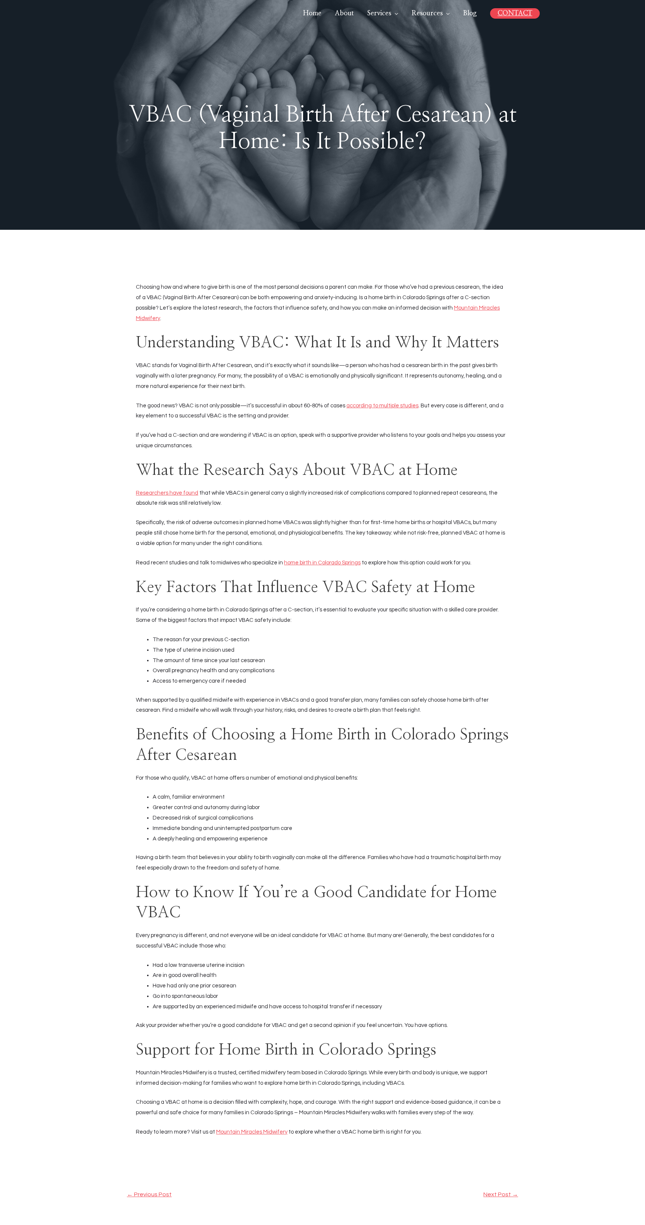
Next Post (500, 1194)
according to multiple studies (382, 405)
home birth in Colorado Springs (322, 562)
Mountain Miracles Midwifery (251, 1132)
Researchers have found (167, 493)
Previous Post (149, 1194)
